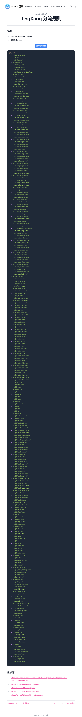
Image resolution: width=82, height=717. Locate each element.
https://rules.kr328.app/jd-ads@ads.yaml (27, 695)
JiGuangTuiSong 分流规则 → (64, 703)
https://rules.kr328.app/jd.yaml (23, 688)
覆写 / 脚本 (28, 7)
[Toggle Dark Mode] (76, 6)
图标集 (46, 7)
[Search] (71, 6)
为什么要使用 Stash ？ (59, 7)
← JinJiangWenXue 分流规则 (18, 703)
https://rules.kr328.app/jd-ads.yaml (25, 684)
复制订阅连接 (41, 46)
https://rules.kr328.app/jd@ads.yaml (25, 691)
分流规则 (38, 7)
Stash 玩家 (44, 715)
